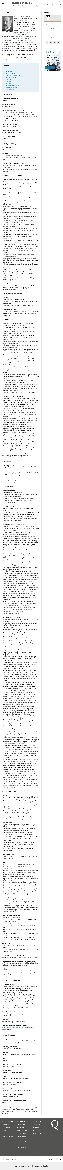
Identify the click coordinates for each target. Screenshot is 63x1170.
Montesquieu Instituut (30, 6)
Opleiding (8, 81)
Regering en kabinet (7, 1136)
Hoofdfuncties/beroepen (13, 75)
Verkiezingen (38, 1121)
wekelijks (51, 59)
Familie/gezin (10, 89)
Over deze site (5, 1159)
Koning (3, 1142)
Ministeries (5, 1139)
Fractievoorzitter (21, 1136)
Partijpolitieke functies (12, 77)
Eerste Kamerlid (21, 1127)
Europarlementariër (22, 1133)
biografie (4, 1014)
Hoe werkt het (5, 1124)
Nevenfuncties (10, 79)
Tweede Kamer (6, 1127)
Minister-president (22, 1142)
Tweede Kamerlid (22, 1130)
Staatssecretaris (21, 1147)
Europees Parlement (38, 1133)
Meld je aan (50, 67)
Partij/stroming (10, 73)
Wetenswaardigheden (12, 85)
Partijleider (20, 1139)
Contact (13, 1159)
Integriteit (20, 1150)
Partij (3, 1133)
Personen (21, 1121)
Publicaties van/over (12, 87)
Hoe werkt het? (21, 1124)
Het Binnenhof (7, 1121)
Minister (19, 1145)
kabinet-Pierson (6, 38)
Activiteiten (9, 83)
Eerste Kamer (5, 1130)
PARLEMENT (24, 3)
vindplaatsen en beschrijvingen (11, 1028)
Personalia (9, 71)
